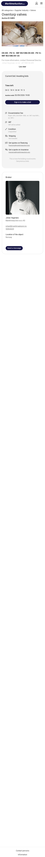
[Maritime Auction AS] (14, 4)
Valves (33, 10)
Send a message (14, 248)
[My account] (36, 4)
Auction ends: (10, 95)
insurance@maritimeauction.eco (19, 152)
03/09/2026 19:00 (22, 95)
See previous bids (22, 161)
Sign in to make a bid (22, 102)
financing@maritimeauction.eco (19, 145)
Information (22, 855)
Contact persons (22, 851)
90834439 (10, 229)
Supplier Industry (21, 10)
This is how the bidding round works (22, 159)
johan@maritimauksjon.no (16, 226)
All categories (7, 10)
